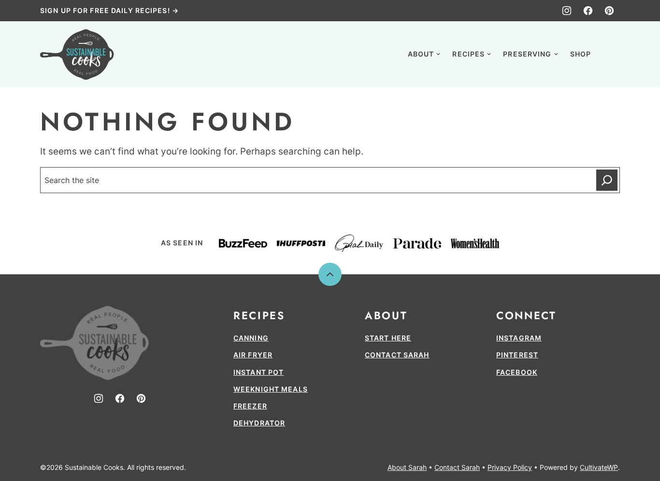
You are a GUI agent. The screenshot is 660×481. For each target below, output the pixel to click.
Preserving (527, 54)
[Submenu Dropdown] (438, 54)
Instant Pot (258, 372)
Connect (526, 315)
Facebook (516, 372)
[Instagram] (566, 10)
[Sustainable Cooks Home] (77, 54)
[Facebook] (588, 10)
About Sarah (407, 467)
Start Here (388, 338)
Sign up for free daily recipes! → (109, 10)
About (421, 54)
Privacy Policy (510, 467)
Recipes (468, 54)
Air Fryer (253, 355)
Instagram (519, 338)
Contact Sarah (397, 355)
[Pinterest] (609, 10)
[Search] (609, 53)
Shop (580, 54)
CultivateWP (599, 467)
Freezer (250, 406)
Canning (251, 338)
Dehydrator (259, 423)
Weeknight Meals (270, 389)
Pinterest (517, 355)
